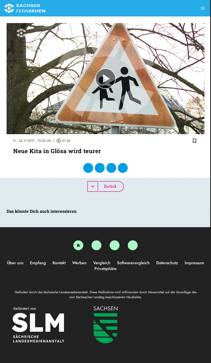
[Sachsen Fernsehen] (24, 8)
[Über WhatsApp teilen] (111, 168)
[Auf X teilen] (100, 168)
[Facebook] (96, 245)
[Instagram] (115, 245)
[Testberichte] (78, 245)
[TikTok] (133, 245)
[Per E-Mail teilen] (123, 168)
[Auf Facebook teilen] (88, 168)
